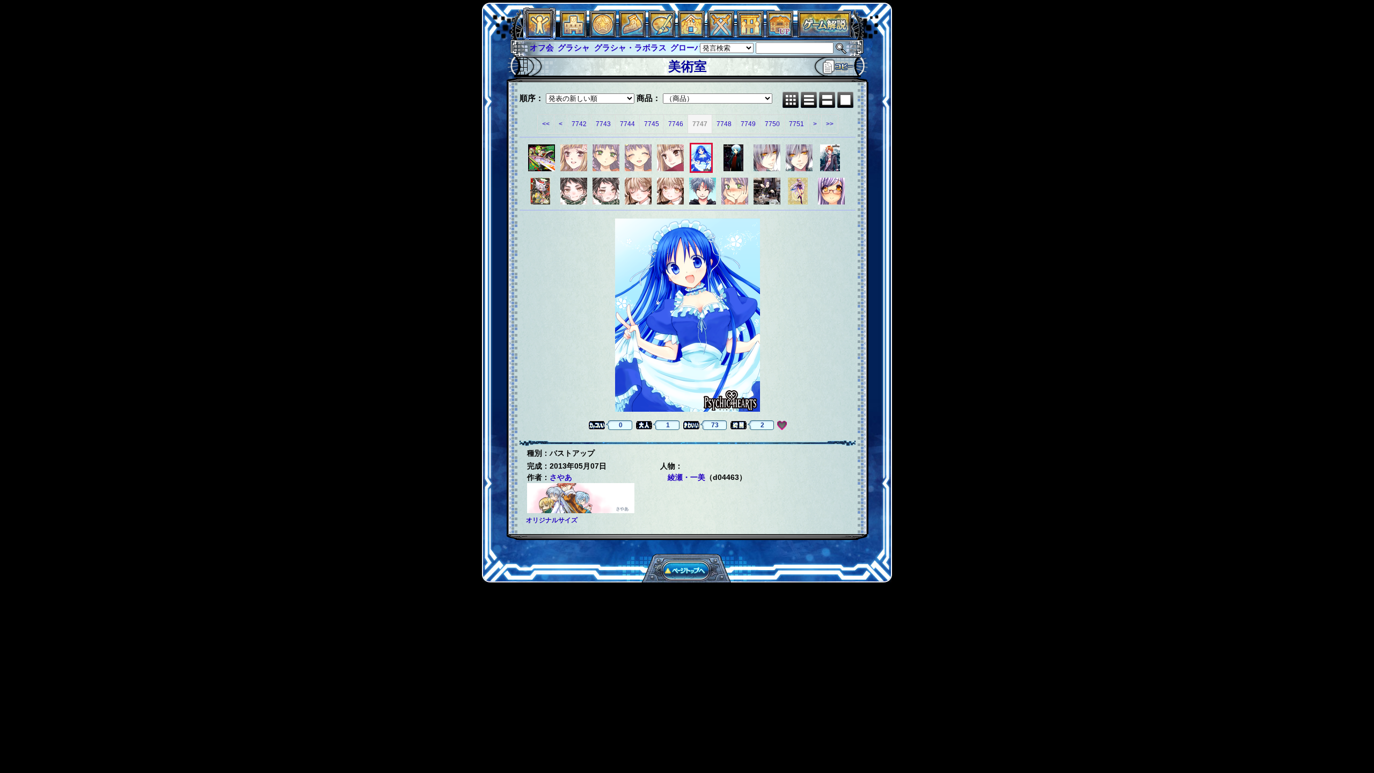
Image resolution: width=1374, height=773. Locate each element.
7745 (651, 124)
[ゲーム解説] (824, 34)
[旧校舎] (779, 34)
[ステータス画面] (539, 34)
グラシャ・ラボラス (630, 47)
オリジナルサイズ (552, 520)
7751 (796, 124)
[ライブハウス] (720, 34)
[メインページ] (573, 34)
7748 (724, 124)
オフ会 (542, 47)
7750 (772, 124)
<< (546, 124)
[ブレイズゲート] (691, 34)
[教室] (632, 34)
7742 (579, 124)
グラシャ (574, 47)
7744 (627, 124)
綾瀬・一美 (686, 477)
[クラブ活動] (750, 34)
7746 (675, 124)
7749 (748, 124)
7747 (699, 124)
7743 (603, 124)
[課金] (602, 34)
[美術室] (661, 34)
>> (830, 124)
